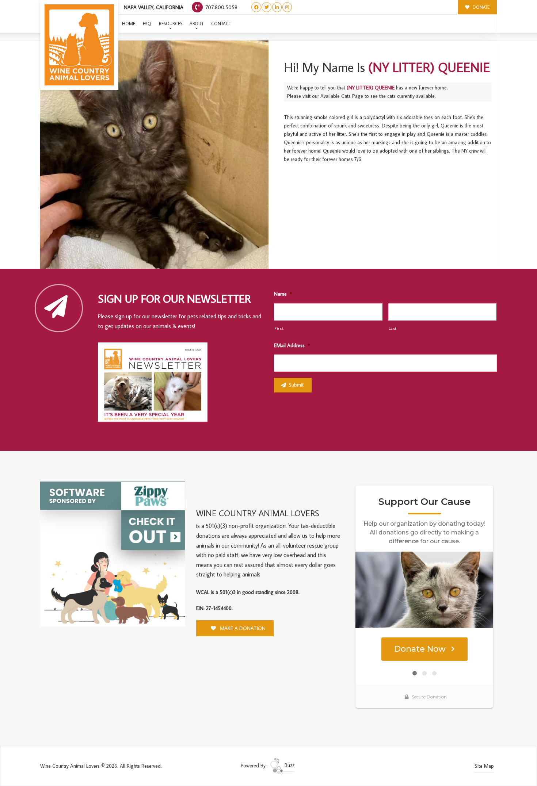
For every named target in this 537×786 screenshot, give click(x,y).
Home (128, 23)
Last (393, 328)
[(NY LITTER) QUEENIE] (154, 155)
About (196, 23)
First (278, 328)
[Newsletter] (156, 383)
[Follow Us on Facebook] (256, 7)
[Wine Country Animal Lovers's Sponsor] (112, 553)
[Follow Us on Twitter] (266, 7)
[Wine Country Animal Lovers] (79, 44)
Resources (170, 23)
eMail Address (292, 345)
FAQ (147, 23)
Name (283, 294)
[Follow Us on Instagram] (287, 7)
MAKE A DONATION (242, 628)
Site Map (484, 766)
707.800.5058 (220, 7)
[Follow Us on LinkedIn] (277, 7)
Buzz (288, 765)
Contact (221, 23)
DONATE (481, 7)
